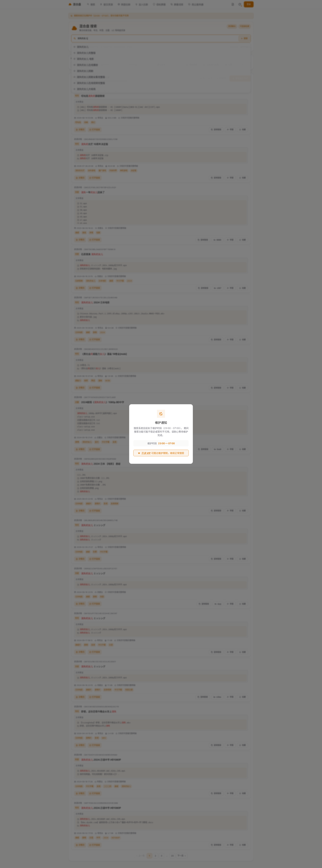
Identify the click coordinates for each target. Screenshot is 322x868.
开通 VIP (146, 453)
